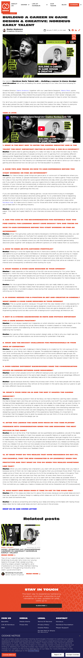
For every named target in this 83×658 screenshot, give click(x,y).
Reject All (57, 654)
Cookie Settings (9, 654)
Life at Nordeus (36, 4)
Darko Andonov (15, 29)
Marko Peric (65, 90)
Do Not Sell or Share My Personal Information (46, 632)
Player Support (62, 627)
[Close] (80, 636)
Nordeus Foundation (64, 624)
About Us (14, 4)
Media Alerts (25, 621)
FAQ (3, 627)
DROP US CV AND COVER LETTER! (20, 509)
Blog (64, 4)
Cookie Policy (43, 627)
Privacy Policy (43, 624)
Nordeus (59, 621)
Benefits (4, 621)
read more (7, 555)
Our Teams (53, 4)
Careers (74, 4)
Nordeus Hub (8, 202)
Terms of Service (45, 621)
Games (24, 4)
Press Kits (24, 624)
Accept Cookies (73, 654)
